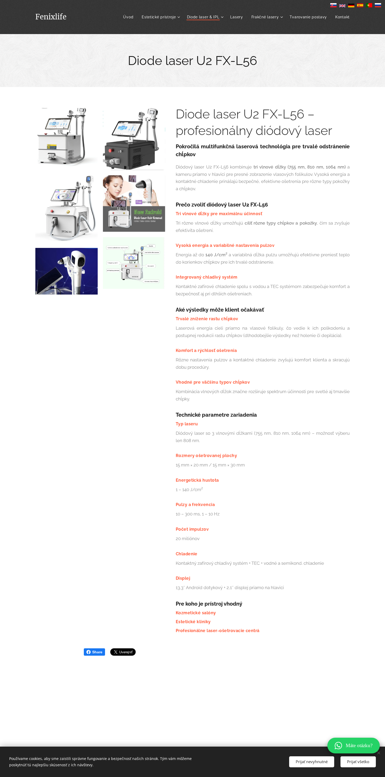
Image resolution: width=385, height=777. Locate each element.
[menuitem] (130, 17)
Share (97, 652)
